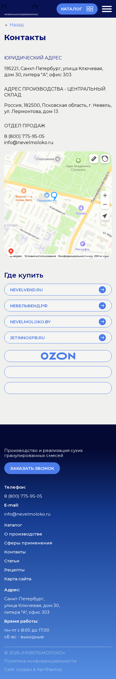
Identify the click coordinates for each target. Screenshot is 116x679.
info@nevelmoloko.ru (28, 142)
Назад (17, 24)
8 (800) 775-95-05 (24, 136)
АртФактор (49, 669)
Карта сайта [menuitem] (17, 578)
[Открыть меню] (107, 9)
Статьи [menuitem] (11, 560)
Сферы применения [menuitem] (28, 543)
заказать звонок (32, 468)
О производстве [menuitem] (23, 534)
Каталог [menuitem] (13, 525)
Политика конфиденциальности (40, 661)
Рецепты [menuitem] (14, 569)
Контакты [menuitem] (15, 552)
